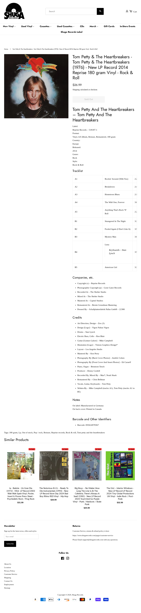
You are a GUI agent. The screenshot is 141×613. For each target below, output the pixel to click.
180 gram (13, 432)
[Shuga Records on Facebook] (62, 559)
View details (20, 468)
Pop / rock (38, 432)
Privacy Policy (9, 571)
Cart (135, 12)
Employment (9, 585)
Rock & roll (71, 432)
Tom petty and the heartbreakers (91, 432)
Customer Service (10, 574)
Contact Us (8, 581)
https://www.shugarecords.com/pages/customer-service (93, 535)
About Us (7, 564)
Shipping (76, 90)
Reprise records (58, 432)
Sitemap (7, 588)
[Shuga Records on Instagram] (67, 559)
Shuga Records (77, 595)
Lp (20, 432)
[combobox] (74, 11)
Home (6, 49)
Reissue (47, 432)
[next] (130, 472)
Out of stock (27, 432)
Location (7, 567)
